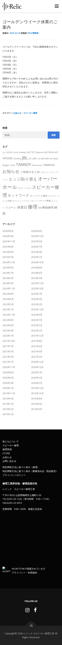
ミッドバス (24, 201)
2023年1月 (8, 309)
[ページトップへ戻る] (31, 625)
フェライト (52, 196)
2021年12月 (37, 335)
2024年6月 (36, 272)
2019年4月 (36, 409)
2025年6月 (8, 251)
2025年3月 (8, 257)
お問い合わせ (9, 461)
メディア (33, 201)
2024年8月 (36, 267)
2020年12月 (37, 361)
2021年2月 (36, 356)
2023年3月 (8, 304)
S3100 (12, 165)
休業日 (22, 207)
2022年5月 (36, 325)
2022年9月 (36, 314)
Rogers (6, 165)
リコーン (11, 207)
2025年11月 (8, 241)
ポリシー (16, 201)
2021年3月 (8, 356)
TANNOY (23, 164)
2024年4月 (36, 278)
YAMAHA (49, 165)
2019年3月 (8, 414)
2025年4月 (36, 251)
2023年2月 (36, 304)
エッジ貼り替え (23, 179)
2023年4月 (36, 299)
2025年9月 (36, 241)
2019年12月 (37, 388)
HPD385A (17, 159)
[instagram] (27, 610)
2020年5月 (36, 377)
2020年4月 (8, 382)
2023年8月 (8, 293)
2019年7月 (8, 403)
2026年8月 (8, 231)
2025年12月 (37, 236)
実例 (40, 208)
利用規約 (32, 572)
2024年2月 (8, 283)
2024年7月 (8, 272)
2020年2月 (36, 382)
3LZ (4, 152)
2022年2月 (36, 330)
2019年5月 (8, 409)
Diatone (39, 152)
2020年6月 (8, 377)
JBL (25, 158)
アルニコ (44, 172)
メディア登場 (44, 200)
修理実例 (7, 449)
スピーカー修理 (30, 113)
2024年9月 (8, 267)
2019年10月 (37, 393)
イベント (52, 172)
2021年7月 (8, 346)
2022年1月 (8, 335)
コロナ (20, 188)
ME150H (45, 158)
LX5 (38, 159)
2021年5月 (8, 351)
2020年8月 (8, 372)
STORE (6, 453)
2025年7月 (36, 246)
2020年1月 (8, 388)
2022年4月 (8, 330)
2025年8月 (8, 246)
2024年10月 (37, 262)
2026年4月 (8, 236)
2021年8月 (36, 340)
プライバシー (19, 572)
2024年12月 (8, 262)
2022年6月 (8, 325)
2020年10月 (37, 367)
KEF (30, 159)
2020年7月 (36, 372)
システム (27, 188)
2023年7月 (36, 293)
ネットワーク (18, 195)
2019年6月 (36, 403)
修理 (32, 206)
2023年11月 (8, 288)
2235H (15, 152)
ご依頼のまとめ (30, 172)
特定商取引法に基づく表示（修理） (21, 467)
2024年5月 (8, 278)
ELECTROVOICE (51, 152)
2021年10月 (8, 340)
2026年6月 (36, 231)
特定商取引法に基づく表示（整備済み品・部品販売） (30, 471)
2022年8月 (8, 320)
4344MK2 (23, 152)
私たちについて (10, 441)
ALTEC (31, 152)
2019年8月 (36, 398)
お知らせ (17, 113)
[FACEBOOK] (35, 610)
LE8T (34, 158)
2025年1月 (36, 257)
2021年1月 (8, 361)
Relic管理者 (33, 33)
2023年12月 (37, 283)
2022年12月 (37, 309)
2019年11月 (8, 393)
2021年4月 (36, 351)
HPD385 (7, 158)
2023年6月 (8, 299)
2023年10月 (37, 288)
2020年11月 (8, 367)
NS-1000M (54, 159)
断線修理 (48, 207)
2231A (9, 152)
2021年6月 (36, 346)
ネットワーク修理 (38, 195)
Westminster (37, 165)
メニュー (57, 6)
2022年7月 (36, 320)
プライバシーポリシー (14, 475)
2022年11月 (8, 314)
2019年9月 (8, 398)
